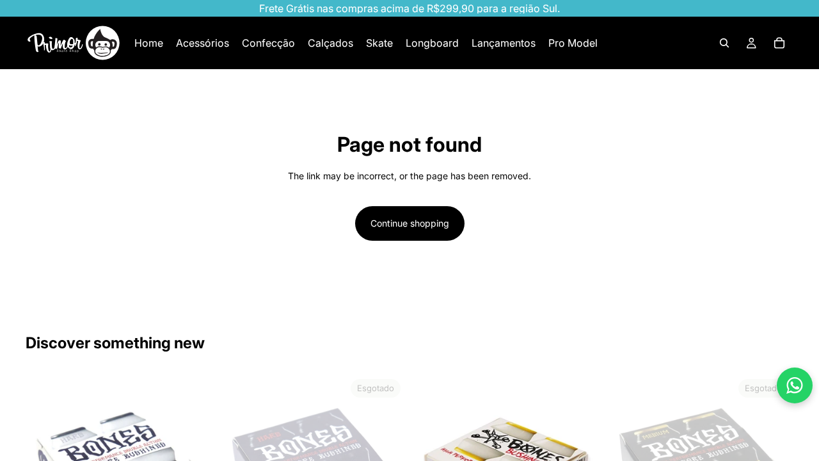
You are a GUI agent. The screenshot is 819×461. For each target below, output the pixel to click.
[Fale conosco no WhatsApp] (795, 385)
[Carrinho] (779, 43)
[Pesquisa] (724, 43)
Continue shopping (409, 223)
